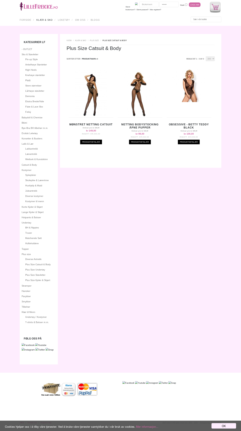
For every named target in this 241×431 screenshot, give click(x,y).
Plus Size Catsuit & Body (38, 264)
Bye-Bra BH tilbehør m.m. (35, 128)
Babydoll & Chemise (32, 117)
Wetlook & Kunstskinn (36, 159)
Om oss (80, 20)
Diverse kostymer (34, 196)
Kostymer (26, 170)
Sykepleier (30, 175)
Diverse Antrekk (33, 259)
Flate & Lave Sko (34, 106)
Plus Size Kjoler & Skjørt (37, 280)
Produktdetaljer (91, 142)
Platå (27, 80)
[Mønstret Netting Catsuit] (91, 116)
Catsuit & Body (29, 164)
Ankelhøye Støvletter (36, 64)
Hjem (69, 40)
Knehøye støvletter (35, 75)
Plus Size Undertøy (35, 269)
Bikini (24, 122)
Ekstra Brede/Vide (34, 101)
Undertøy (26, 222)
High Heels (31, 70)
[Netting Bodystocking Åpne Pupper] (140, 116)
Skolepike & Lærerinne (37, 180)
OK (224, 426)
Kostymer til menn (34, 201)
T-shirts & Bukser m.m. (37, 322)
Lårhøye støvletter (34, 91)
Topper (25, 249)
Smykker (26, 301)
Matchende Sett (33, 238)
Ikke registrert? (155, 10)
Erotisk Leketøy (30, 133)
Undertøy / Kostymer (36, 317)
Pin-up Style (31, 59)
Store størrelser (33, 85)
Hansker (26, 291)
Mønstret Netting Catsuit (91, 124)
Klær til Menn (28, 312)
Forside (25, 20)
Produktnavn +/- (90, 59)
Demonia (30, 96)
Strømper (26, 285)
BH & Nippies (32, 227)
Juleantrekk (31, 190)
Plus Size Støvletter (35, 275)
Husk (182, 5)
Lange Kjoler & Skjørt (33, 212)
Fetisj (28, 112)
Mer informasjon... (147, 426)
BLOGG (95, 20)
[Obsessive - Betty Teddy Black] (188, 101)
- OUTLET (27, 49)
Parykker (26, 296)
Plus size (94, 40)
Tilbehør (26, 306)
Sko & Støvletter (30, 54)
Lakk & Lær (27, 143)
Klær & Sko (44, 20)
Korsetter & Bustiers (32, 138)
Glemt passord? (143, 10)
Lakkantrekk (31, 148)
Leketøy (64, 20)
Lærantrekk (31, 154)
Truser (28, 233)
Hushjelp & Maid (33, 185)
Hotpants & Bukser (31, 217)
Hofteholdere (32, 243)
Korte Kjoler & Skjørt (32, 207)
